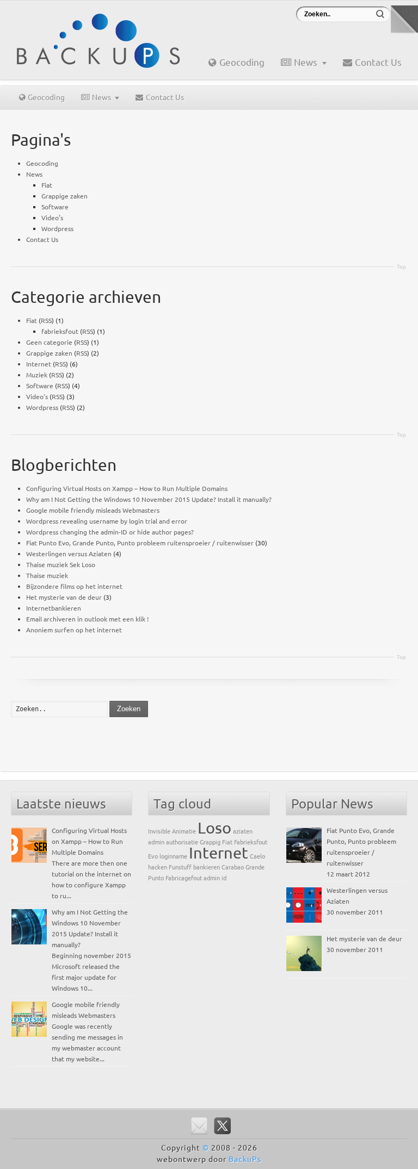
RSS (46, 320)
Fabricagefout (183, 877)
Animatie (184, 830)
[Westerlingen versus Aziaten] (304, 905)
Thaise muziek (47, 575)
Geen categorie (49, 342)
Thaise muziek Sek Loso (60, 564)
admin (156, 841)
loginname (173, 855)
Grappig (210, 841)
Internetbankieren (53, 608)
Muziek (36, 374)
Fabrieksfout (250, 841)
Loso (214, 827)
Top (401, 266)
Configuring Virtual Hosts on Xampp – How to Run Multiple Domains (127, 488)
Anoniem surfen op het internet (74, 629)
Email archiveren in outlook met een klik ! (87, 618)
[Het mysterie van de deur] (304, 953)
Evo (153, 855)
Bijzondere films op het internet (74, 586)
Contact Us (378, 61)
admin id (215, 877)
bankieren (206, 866)
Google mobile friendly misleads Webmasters (92, 510)
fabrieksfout (59, 331)
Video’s (52, 217)
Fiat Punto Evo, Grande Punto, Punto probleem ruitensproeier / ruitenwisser (140, 542)
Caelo (257, 855)
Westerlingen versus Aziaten (69, 553)
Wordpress (57, 228)
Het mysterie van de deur (64, 597)
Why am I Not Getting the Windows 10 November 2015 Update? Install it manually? (149, 499)
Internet (38, 363)
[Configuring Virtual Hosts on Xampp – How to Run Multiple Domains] (29, 845)
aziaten (243, 830)
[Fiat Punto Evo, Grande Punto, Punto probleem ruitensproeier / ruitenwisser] (304, 845)
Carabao (233, 866)
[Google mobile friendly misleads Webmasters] (29, 1019)
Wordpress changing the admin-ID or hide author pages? (110, 531)
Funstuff (180, 866)
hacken (157, 866)
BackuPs (245, 1159)
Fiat (46, 185)
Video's (37, 396)
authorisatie (182, 841)
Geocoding (242, 61)
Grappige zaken (64, 195)
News (305, 61)
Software (55, 206)
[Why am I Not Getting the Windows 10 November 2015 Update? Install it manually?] (29, 927)
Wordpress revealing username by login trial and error (106, 521)
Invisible (159, 830)
